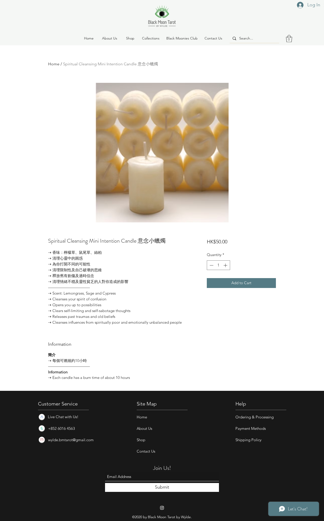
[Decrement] (211, 265)
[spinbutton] (218, 265)
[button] (130, 38)
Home (53, 64)
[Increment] (225, 265)
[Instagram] (162, 507)
